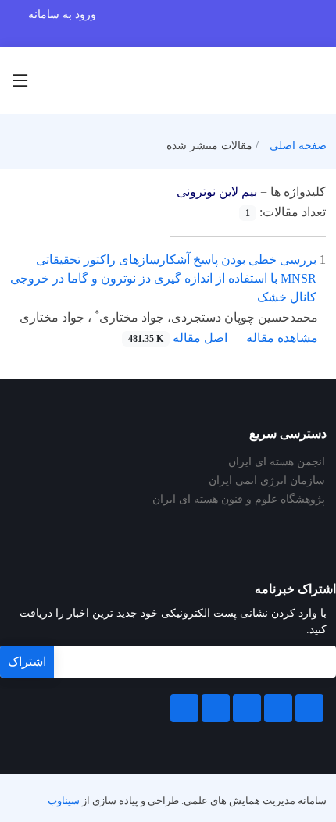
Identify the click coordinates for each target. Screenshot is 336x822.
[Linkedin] (247, 708)
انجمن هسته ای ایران (276, 462)
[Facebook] (309, 708)
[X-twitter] (278, 708)
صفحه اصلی (298, 145)
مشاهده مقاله (282, 337)
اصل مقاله (177, 337)
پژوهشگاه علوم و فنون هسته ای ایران (238, 499)
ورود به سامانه (62, 14)
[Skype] (184, 708)
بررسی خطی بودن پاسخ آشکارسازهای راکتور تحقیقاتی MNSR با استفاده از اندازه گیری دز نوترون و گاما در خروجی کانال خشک (163, 278)
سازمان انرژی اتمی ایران (267, 480)
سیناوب (64, 800)
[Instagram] (216, 708)
